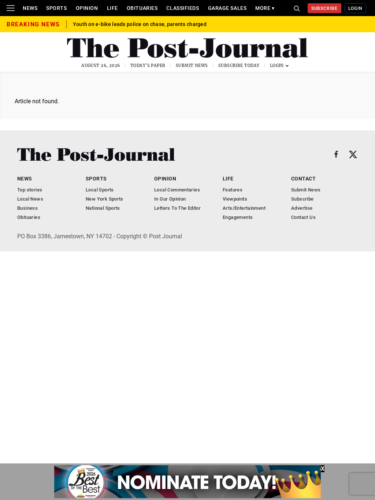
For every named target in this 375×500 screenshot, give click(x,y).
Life (112, 8)
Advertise (302, 208)
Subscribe (324, 8)
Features (232, 190)
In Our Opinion (170, 199)
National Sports (103, 208)
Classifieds (182, 8)
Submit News (192, 65)
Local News (30, 199)
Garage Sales (227, 8)
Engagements (238, 217)
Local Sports (100, 190)
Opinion (87, 8)
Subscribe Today (239, 65)
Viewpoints (235, 199)
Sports (56, 8)
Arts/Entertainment (244, 208)
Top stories (29, 190)
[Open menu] (10, 8)
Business (27, 208)
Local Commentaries (177, 190)
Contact (303, 179)
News (30, 8)
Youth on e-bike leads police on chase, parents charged (140, 24)
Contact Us (303, 217)
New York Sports (104, 199)
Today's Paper (148, 65)
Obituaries (142, 8)
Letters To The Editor (177, 208)
